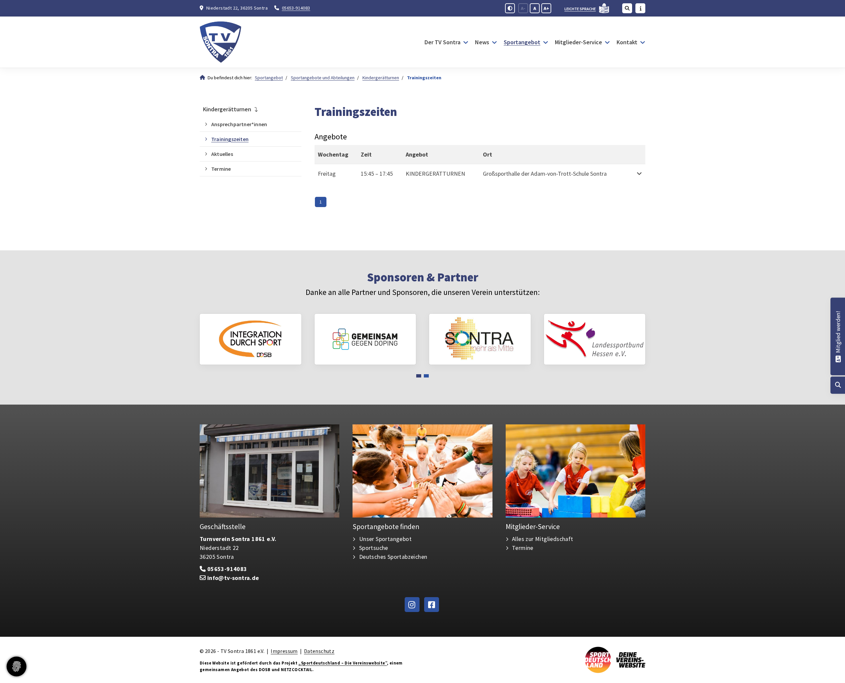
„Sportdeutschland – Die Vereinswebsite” (342, 662)
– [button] (377, 173)
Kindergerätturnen (380, 78)
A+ (546, 8)
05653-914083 (296, 8)
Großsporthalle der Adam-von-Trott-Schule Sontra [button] (545, 173)
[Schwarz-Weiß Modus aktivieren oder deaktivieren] (510, 8)
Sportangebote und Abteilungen (323, 78)
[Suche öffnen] (627, 8)
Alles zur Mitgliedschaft (542, 539)
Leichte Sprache (580, 8)
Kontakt (627, 42)
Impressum (284, 651)
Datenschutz (319, 651)
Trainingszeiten (230, 139)
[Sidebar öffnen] (640, 8)
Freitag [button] (327, 173)
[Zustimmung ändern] (16, 666)
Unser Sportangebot (385, 539)
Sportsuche (373, 548)
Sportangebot (522, 42)
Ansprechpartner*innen (239, 124)
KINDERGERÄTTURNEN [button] (435, 173)
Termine (221, 168)
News (482, 42)
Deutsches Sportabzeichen (393, 556)
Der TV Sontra (442, 42)
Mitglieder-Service (578, 42)
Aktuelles (222, 154)
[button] (638, 173)
